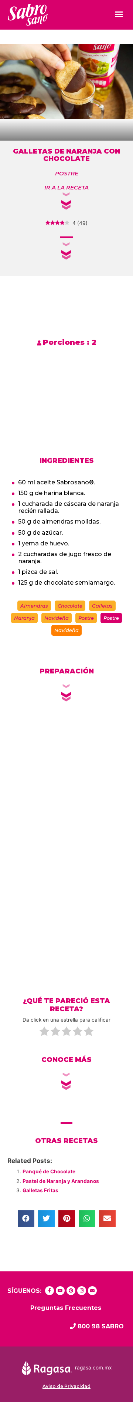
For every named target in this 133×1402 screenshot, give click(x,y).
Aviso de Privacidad (66, 1386)
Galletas (102, 606)
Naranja (24, 618)
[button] (119, 14)
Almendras (34, 606)
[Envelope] (92, 1290)
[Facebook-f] (49, 1290)
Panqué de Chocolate (49, 1171)
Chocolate (70, 606)
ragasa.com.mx (93, 1368)
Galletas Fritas (40, 1190)
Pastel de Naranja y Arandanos (61, 1181)
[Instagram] (81, 1290)
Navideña (56, 618)
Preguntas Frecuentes (65, 1307)
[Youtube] (60, 1290)
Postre (86, 618)
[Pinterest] (70, 1290)
